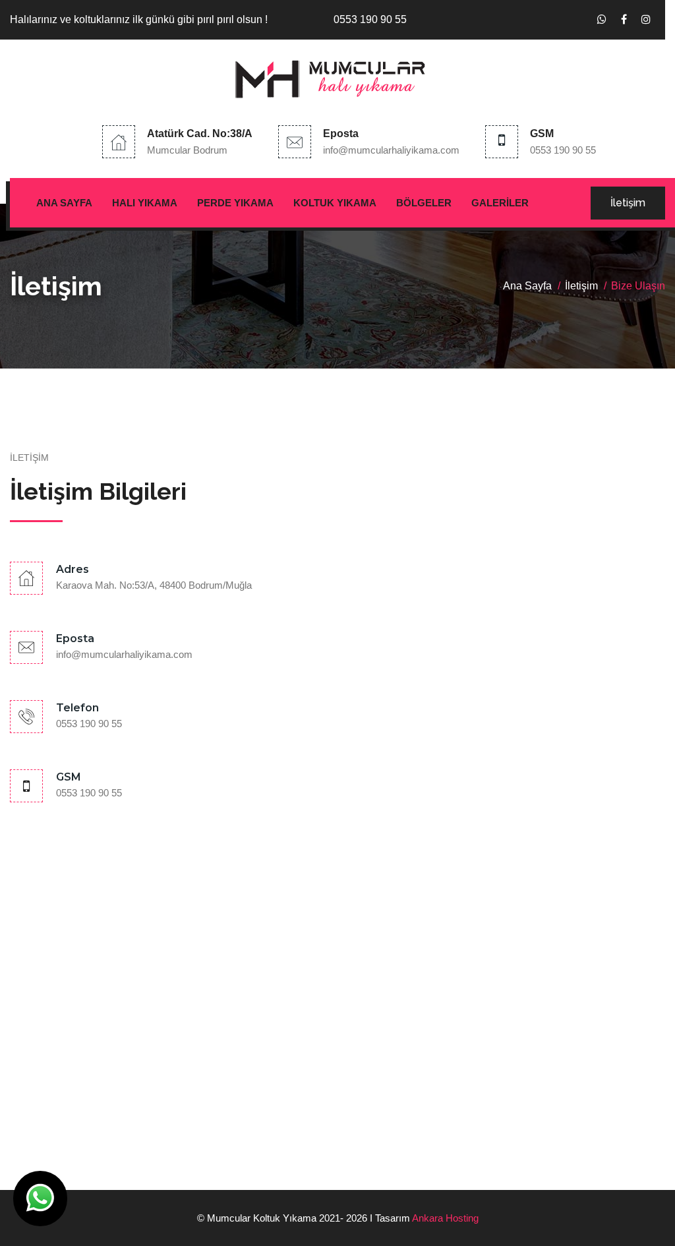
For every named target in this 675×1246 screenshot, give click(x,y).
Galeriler (500, 202)
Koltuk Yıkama (334, 202)
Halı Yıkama (144, 202)
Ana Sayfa (64, 202)
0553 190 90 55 (563, 150)
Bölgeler (424, 202)
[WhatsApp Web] (601, 20)
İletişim (627, 202)
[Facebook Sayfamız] (624, 20)
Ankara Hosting (445, 1218)
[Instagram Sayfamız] (646, 20)
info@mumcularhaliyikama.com (391, 150)
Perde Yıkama (235, 202)
